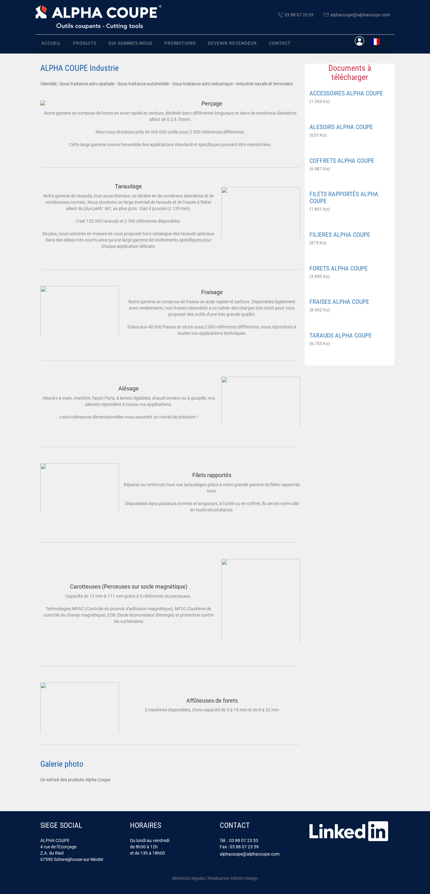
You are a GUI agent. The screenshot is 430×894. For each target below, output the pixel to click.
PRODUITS (84, 43)
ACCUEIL (51, 43)
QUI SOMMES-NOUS (130, 43)
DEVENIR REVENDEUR (232, 43)
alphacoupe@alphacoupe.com (360, 14)
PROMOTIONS (180, 43)
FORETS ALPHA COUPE (338, 268)
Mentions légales (188, 878)
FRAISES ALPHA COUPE (339, 301)
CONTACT (280, 43)
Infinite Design (244, 878)
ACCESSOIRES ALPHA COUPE (346, 93)
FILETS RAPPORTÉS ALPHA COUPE (343, 197)
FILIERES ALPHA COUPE (339, 234)
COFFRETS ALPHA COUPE (341, 160)
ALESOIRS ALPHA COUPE (341, 127)
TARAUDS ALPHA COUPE (340, 335)
